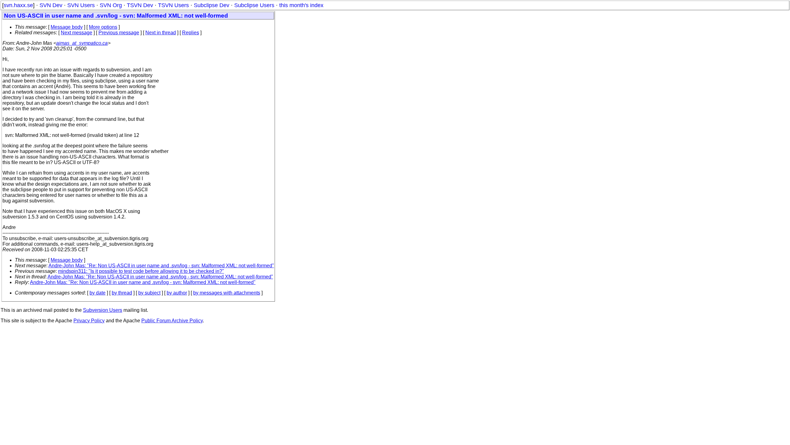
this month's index (301, 5)
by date (97, 292)
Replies (190, 32)
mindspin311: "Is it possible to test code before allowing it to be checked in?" (141, 271)
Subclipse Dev (211, 5)
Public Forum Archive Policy (172, 320)
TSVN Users (173, 5)
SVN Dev (51, 5)
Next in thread (160, 32)
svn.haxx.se (18, 5)
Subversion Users (102, 310)
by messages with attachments (226, 292)
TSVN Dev (140, 5)
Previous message (118, 32)
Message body (67, 27)
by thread (122, 292)
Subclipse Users (254, 5)
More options (103, 27)
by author (177, 292)
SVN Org (111, 5)
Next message (76, 32)
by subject (149, 292)
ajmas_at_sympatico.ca (82, 43)
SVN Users (81, 5)
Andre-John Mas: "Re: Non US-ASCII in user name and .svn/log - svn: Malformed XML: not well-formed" (161, 265)
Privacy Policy (89, 320)
